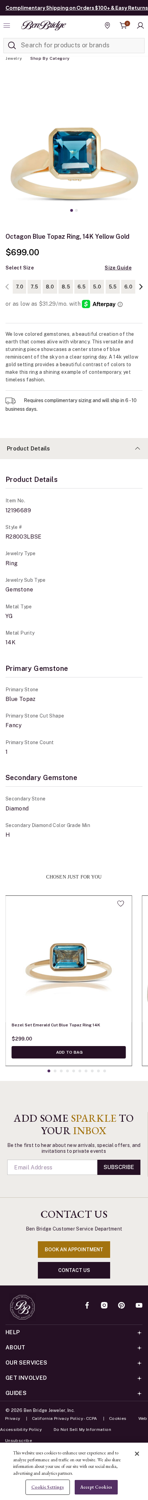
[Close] (137, 1453)
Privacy (12, 1418)
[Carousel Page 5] (73, 1071)
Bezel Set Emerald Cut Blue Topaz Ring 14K (56, 1025)
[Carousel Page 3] (61, 1071)
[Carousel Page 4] (67, 1071)
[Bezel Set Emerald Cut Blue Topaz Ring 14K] (69, 959)
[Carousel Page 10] (104, 1071)
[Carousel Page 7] (86, 1071)
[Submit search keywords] (12, 45)
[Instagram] (104, 1305)
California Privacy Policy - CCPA (64, 1418)
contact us (74, 1270)
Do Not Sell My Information (82, 1429)
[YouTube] (139, 1305)
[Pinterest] (121, 1305)
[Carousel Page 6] (79, 1071)
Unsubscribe (18, 1440)
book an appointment (74, 1249)
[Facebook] (87, 1305)
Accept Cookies (96, 1487)
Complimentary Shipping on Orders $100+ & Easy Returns (77, 7)
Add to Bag (69, 1052)
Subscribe (119, 1167)
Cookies (118, 1418)
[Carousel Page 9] (98, 1071)
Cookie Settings (47, 1487)
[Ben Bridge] (43, 26)
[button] (140, 25)
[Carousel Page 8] (92, 1071)
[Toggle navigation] (7, 25)
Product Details (28, 448)
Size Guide (118, 267)
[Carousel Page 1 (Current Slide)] (71, 210)
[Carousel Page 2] (76, 210)
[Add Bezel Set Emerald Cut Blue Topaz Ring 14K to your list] (120, 903)
